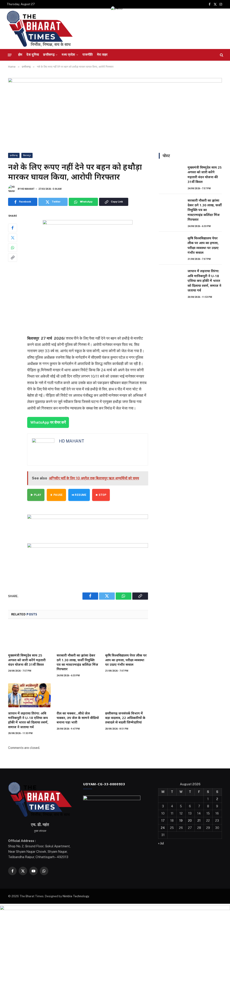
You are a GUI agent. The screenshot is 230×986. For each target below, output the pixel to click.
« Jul (161, 843)
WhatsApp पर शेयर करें (48, 422)
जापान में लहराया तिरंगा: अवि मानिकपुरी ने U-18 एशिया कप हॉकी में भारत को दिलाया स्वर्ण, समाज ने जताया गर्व (28, 720)
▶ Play (36, 494)
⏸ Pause (56, 494)
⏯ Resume (79, 494)
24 (163, 828)
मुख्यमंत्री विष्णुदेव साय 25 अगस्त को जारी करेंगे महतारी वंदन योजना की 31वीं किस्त (27, 660)
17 (163, 820)
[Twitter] (12, 238)
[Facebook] (12, 228)
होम (20, 55)
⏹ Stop (100, 494)
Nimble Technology (76, 896)
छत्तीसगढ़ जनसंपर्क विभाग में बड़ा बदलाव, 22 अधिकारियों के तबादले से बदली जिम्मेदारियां (125, 718)
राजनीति (87, 55)
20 (190, 820)
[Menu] (10, 54)
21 (199, 820)
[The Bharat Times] (40, 29)
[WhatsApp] (12, 247)
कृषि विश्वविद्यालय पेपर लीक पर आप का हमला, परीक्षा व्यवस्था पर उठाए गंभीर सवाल (126, 660)
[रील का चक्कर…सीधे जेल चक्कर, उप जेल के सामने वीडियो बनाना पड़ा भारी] (78, 695)
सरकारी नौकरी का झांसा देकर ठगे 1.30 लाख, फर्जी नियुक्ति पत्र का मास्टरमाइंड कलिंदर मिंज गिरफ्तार (77, 662)
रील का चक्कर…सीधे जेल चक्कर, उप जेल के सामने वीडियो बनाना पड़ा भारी (78, 718)
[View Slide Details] (87, 524)
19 (181, 820)
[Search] (221, 55)
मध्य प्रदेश (68, 55)
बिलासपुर (27, 155)
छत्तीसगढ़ (49, 55)
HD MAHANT (28, 189)
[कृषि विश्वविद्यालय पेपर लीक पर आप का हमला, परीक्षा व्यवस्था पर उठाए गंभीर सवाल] (126, 637)
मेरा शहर (102, 55)
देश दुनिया (33, 55)
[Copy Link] (12, 257)
